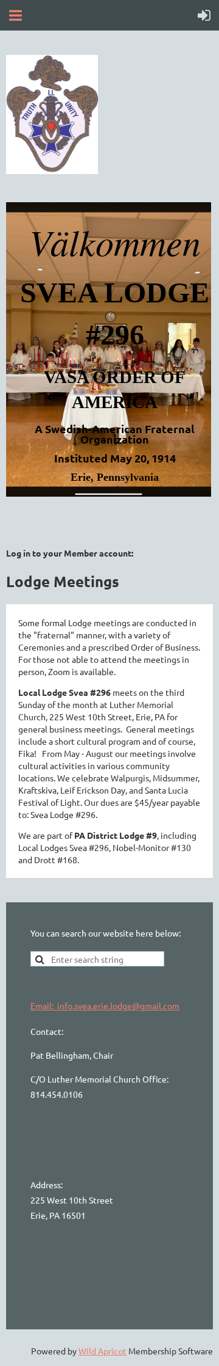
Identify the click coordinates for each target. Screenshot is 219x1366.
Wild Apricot (102, 1350)
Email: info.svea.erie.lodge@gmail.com (104, 1005)
